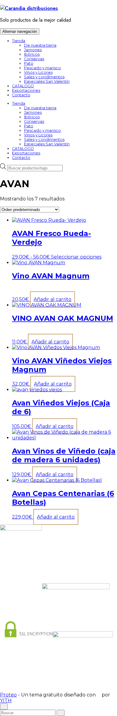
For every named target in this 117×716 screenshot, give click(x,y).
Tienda (18, 41)
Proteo (8, 695)
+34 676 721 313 (62, 575)
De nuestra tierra (40, 45)
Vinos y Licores (38, 72)
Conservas (34, 59)
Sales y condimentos (44, 77)
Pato (28, 63)
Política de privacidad (71, 676)
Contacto (21, 95)
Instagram (62, 559)
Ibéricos (32, 54)
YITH (6, 700)
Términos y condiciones (52, 680)
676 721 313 (62, 570)
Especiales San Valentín (47, 81)
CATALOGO (23, 86)
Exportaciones (26, 90)
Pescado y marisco (42, 68)
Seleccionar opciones (76, 257)
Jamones (33, 50)
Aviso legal (41, 676)
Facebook (62, 553)
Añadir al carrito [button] (52, 299)
